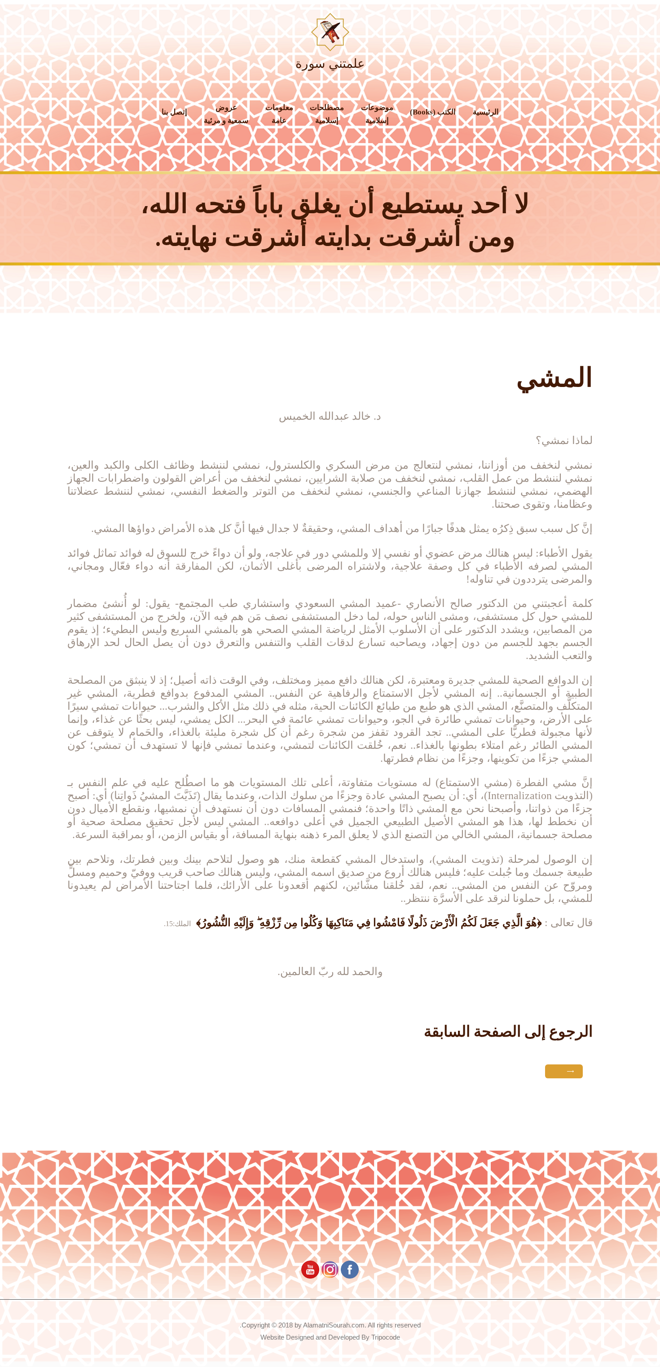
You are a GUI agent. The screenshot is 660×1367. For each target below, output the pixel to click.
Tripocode (385, 1337)
